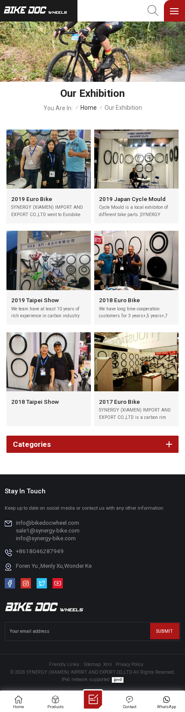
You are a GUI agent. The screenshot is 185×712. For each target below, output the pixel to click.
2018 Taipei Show (35, 401)
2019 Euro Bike (31, 198)
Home (88, 108)
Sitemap (92, 664)
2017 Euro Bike (119, 401)
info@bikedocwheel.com (47, 522)
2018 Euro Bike (119, 300)
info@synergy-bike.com (46, 538)
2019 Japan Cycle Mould (132, 198)
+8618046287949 (40, 551)
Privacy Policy (129, 664)
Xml (107, 664)
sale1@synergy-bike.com (48, 530)
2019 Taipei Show (35, 300)
